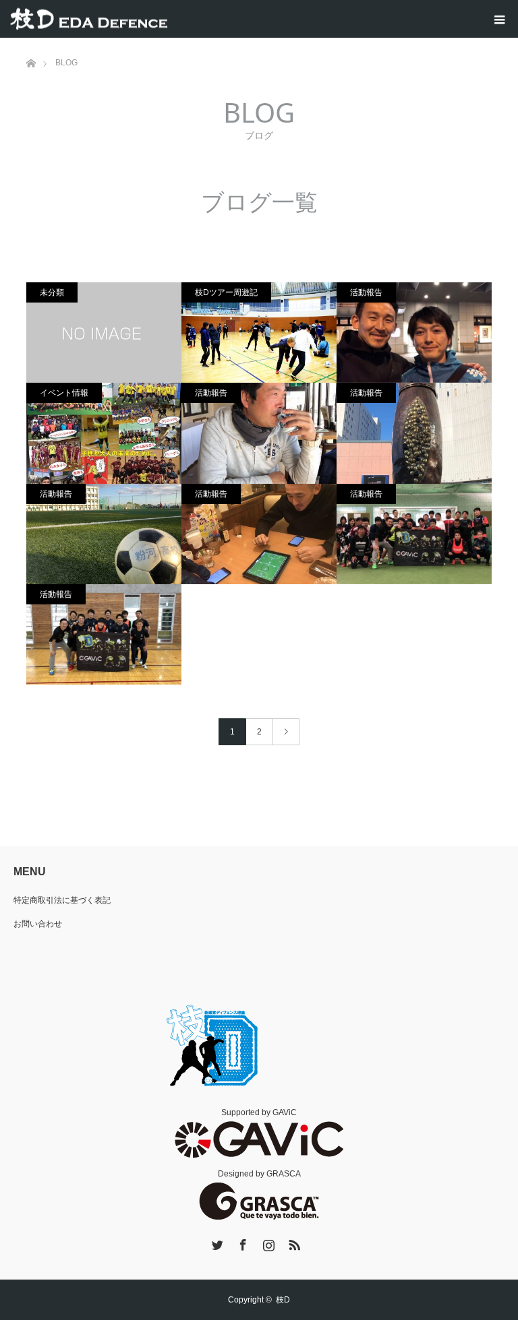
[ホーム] (30, 43)
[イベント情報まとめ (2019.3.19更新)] (103, 433)
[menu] (499, 19)
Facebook (241, 1242)
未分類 (52, 292)
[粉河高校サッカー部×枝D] (103, 534)
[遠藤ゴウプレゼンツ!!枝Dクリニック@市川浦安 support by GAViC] (414, 534)
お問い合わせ (37, 924)
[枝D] (88, 19)
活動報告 (366, 292)
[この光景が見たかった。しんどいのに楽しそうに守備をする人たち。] (259, 332)
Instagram (267, 1242)
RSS (293, 1242)
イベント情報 (64, 393)
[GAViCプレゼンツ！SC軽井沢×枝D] (103, 634)
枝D (283, 1300)
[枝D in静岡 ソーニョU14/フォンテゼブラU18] (259, 534)
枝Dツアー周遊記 (226, 292)
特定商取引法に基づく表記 (62, 900)
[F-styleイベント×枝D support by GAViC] (414, 332)
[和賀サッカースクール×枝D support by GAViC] (259, 433)
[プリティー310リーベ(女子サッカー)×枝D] (414, 433)
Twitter (216, 1242)
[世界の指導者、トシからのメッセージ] (103, 332)
